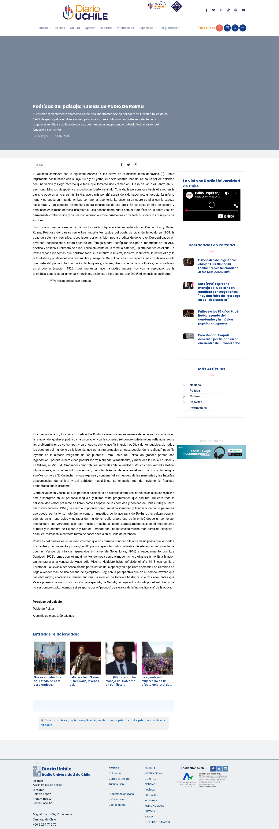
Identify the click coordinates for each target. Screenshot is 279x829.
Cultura (75, 28)
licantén (91, 720)
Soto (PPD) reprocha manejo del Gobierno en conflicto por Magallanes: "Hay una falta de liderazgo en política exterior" (219, 292)
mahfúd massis (107, 720)
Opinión (90, 28)
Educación (151, 795)
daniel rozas (77, 720)
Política (60, 28)
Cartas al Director (120, 778)
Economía (151, 800)
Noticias (43, 28)
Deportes (106, 28)
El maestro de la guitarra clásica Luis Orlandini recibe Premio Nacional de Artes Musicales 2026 (218, 266)
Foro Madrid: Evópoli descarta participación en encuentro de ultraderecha (219, 339)
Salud (149, 816)
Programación (170, 28)
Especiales (146, 28)
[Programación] (227, 27)
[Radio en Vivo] (219, 27)
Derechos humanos (157, 822)
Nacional (196, 385)
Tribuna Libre (117, 784)
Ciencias (150, 784)
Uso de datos (117, 804)
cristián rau (61, 720)
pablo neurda (146, 720)
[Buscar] (235, 27)
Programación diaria (121, 794)
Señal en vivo (117, 799)
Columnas (115, 773)
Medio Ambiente (154, 805)
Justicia (150, 811)
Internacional (126, 28)
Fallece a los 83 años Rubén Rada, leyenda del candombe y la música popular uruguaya (219, 317)
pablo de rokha (127, 720)
